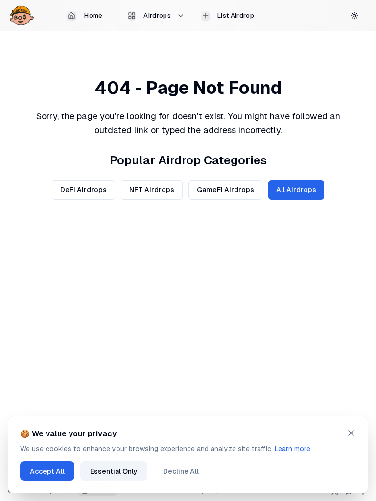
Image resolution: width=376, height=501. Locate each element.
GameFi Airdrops (225, 190)
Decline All (181, 471)
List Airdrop (235, 15)
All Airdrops (296, 190)
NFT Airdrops (151, 190)
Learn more (292, 449)
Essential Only (114, 471)
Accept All (47, 471)
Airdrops (157, 15)
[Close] (351, 433)
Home (93, 15)
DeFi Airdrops (83, 190)
